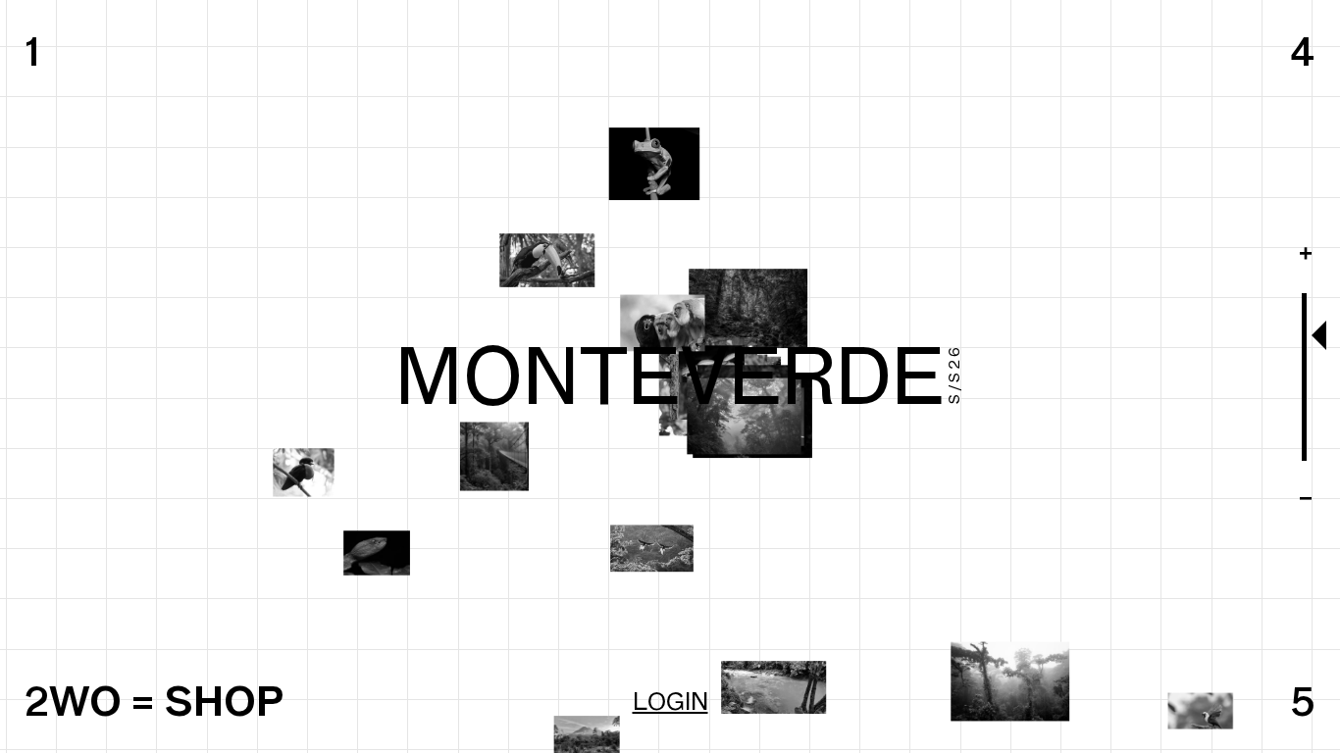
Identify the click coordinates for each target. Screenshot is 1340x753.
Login (670, 701)
